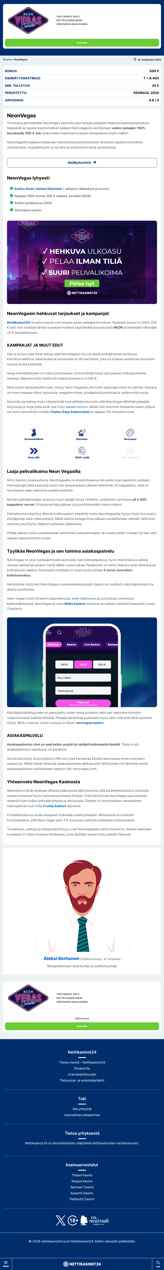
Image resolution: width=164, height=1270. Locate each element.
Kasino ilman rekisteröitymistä (38, 189)
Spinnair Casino (82, 1187)
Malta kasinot (74, 604)
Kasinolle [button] (82, 42)
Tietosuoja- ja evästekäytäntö (82, 1080)
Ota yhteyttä (82, 1109)
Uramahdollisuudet (82, 1074)
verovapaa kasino (89, 723)
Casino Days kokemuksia (70, 412)
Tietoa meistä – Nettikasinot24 (82, 1062)
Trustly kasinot (54, 806)
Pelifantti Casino (82, 1199)
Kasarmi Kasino (82, 1193)
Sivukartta (82, 1068)
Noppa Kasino (82, 1181)
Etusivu (7, 59)
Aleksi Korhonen (61, 958)
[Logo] (82, 1264)
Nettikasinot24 (18, 322)
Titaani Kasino (82, 1175)
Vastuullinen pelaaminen (82, 1115)
